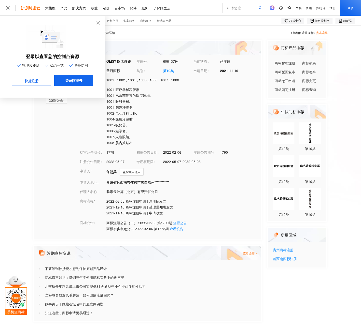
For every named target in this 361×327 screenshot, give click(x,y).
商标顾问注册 (285, 89)
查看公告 (180, 222)
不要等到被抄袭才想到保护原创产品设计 (76, 268)
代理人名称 (88, 191)
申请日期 (200, 70)
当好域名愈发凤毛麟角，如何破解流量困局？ (79, 295)
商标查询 (309, 89)
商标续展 (309, 62)
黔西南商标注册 (285, 259)
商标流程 (87, 200)
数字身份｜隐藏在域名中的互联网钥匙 (74, 303)
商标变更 (309, 80)
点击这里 (322, 32)
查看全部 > (250, 253)
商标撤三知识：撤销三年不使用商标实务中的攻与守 (84, 277)
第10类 (168, 70)
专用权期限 (145, 161)
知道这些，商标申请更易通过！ (69, 312)
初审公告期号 (90, 152)
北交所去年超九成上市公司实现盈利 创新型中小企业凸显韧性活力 (95, 286)
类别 (140, 70)
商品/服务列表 (90, 89)
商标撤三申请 (285, 80)
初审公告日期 (147, 152)
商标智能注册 (285, 62)
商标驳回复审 (285, 71)
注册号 (142, 61)
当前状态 (200, 61)
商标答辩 (309, 71)
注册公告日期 (90, 161)
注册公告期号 (204, 152)
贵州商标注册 (283, 250)
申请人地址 (88, 182)
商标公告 (87, 222)
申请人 (85, 170)
